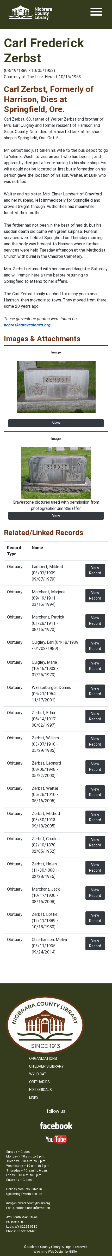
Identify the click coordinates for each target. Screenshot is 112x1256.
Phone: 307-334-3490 (21, 1231)
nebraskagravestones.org (27, 325)
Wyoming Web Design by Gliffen (56, 1251)
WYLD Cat (38, 1074)
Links (34, 1097)
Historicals (40, 1090)
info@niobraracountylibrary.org (28, 1203)
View (56, 423)
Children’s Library (46, 1066)
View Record (95, 570)
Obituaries (39, 1082)
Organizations (43, 1058)
